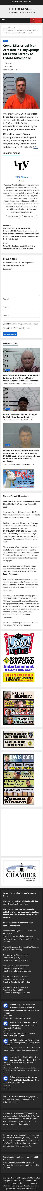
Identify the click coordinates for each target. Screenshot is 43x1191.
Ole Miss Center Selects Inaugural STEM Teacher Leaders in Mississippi (20, 1025)
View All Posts (29, 216)
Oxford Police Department (12, 383)
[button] (3, 20)
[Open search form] (27, 20)
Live (38, 20)
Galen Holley (15, 1004)
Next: (19, 246)
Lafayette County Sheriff (11, 420)
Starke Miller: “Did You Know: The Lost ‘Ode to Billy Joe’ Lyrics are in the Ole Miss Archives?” (21, 1060)
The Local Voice (21, 9)
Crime (6, 41)
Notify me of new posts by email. (17, 328)
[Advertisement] (21, 832)
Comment (7, 269)
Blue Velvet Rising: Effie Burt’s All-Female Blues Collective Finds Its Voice (21, 1080)
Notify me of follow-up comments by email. (22, 324)
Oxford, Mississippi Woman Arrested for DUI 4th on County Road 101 (20, 415)
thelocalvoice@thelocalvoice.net (21, 1162)
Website (6, 315)
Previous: (21, 232)
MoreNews (21, 1188)
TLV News (8, 63)
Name (6, 299)
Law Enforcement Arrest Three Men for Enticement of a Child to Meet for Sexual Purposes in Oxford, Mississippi (21, 378)
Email (6, 307)
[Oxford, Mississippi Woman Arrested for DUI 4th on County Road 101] (21, 399)
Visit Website (13, 216)
